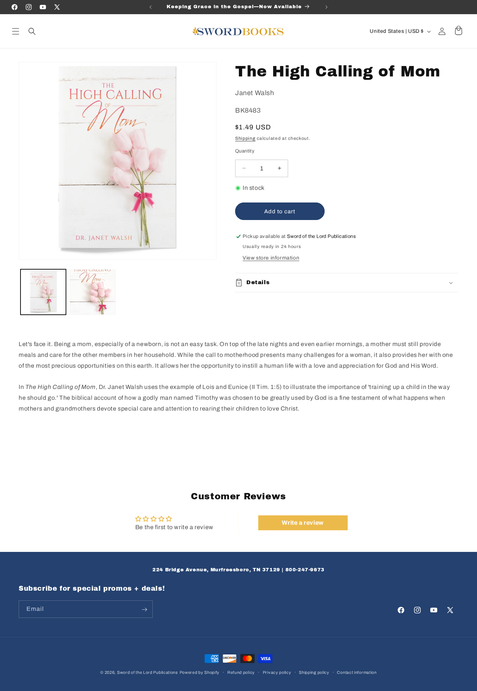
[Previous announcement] (150, 7)
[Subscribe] (144, 609)
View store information (271, 258)
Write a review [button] (302, 522)
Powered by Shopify (200, 672)
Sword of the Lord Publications (147, 672)
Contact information (356, 672)
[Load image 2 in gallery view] (92, 292)
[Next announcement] (326, 7)
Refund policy (241, 672)
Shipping (245, 138)
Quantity (245, 151)
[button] (15, 31)
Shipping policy (314, 672)
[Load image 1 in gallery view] (43, 292)
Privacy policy (277, 672)
